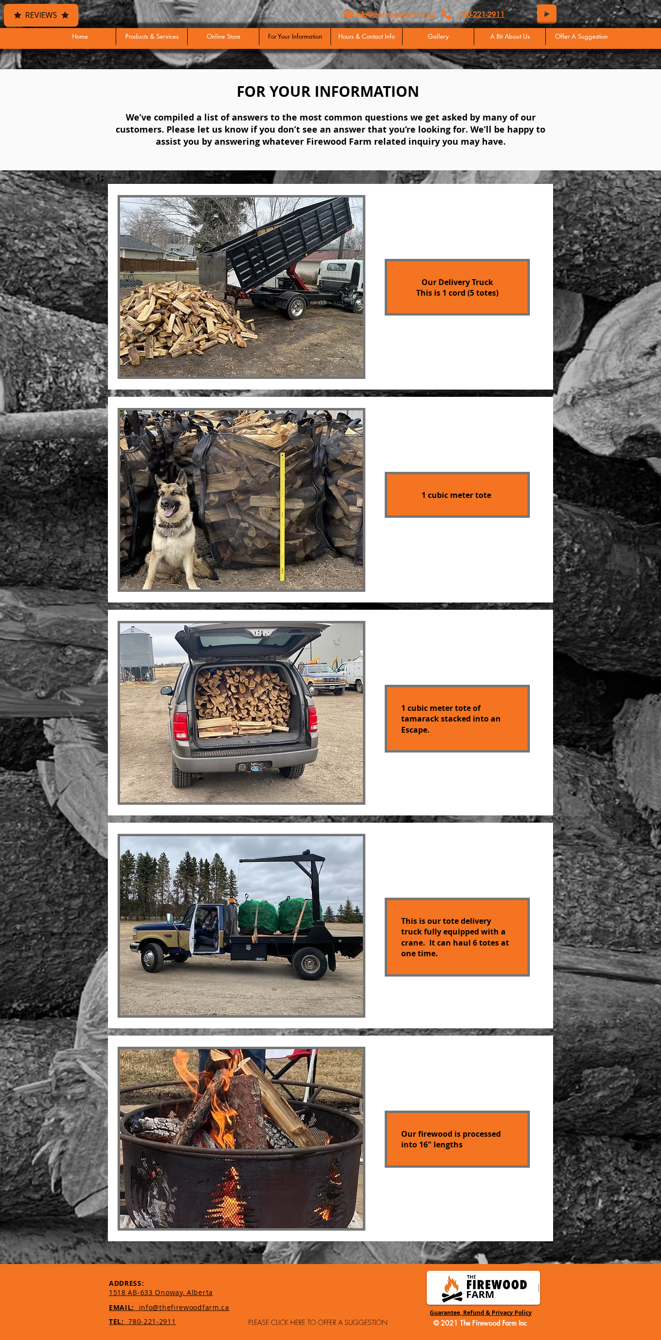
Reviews (41, 15)
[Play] (546, 14)
